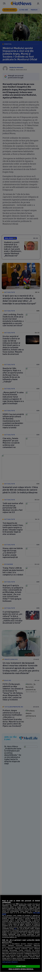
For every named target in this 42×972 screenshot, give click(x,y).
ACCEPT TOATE (21, 966)
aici (15, 928)
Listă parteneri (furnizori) (10, 962)
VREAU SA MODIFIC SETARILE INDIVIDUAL (21, 969)
